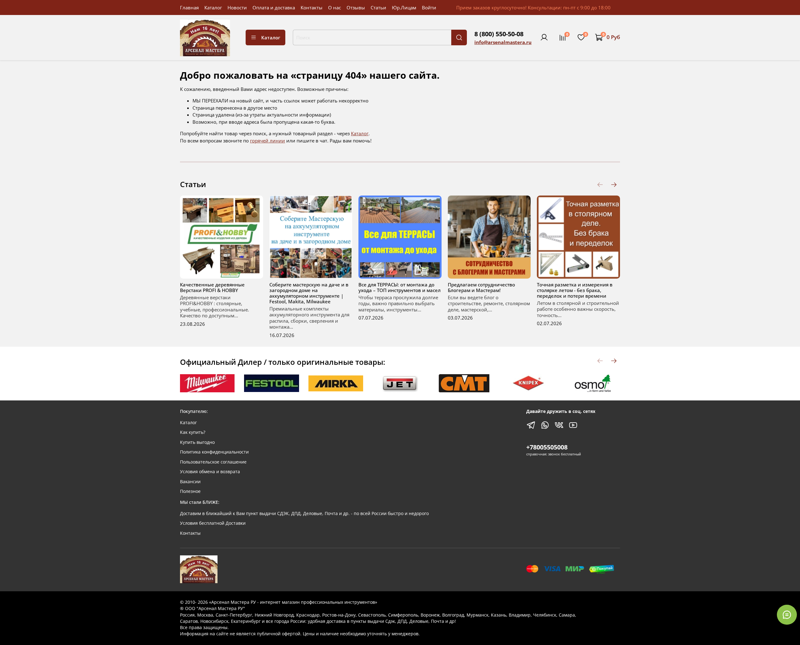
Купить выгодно (197, 442)
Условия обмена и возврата (210, 471)
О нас (334, 7)
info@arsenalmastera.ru (503, 42)
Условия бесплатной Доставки (213, 523)
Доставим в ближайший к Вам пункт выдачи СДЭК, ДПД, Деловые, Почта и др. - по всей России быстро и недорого (304, 513)
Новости (237, 7)
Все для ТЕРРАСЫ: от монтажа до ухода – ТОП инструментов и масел (399, 287)
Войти (429, 7)
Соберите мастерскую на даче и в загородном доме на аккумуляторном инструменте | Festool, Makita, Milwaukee (308, 292)
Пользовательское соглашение (213, 462)
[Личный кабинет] (544, 37)
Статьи (378, 7)
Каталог (213, 7)
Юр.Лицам (404, 7)
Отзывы (356, 7)
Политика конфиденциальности (214, 452)
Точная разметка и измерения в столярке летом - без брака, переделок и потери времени (574, 290)
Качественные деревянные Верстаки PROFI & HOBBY (212, 287)
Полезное (190, 491)
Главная (189, 7)
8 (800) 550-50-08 (498, 34)
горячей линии (267, 140)
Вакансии (190, 481)
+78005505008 (547, 447)
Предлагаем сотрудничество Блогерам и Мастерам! (481, 287)
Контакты (311, 7)
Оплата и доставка (273, 7)
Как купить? (192, 432)
